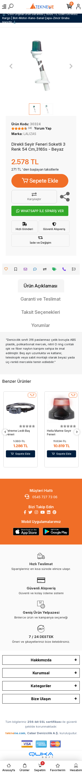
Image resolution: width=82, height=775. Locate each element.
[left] (5, 432)
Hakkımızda (41, 660)
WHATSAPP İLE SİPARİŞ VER (42, 211)
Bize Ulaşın (41, 699)
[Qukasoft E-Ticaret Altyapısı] (41, 755)
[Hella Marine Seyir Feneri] (61, 408)
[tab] (41, 285)
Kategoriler (41, 686)
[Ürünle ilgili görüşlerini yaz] (36, 269)
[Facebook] (25, 512)
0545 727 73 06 (44, 497)
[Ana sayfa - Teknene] (41, 6)
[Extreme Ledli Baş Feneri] (20, 408)
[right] (77, 432)
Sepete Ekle (43, 180)
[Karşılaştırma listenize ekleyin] (46, 269)
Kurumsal (41, 673)
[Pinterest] (54, 512)
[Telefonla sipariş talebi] (65, 269)
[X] (30, 512)
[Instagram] (36, 512)
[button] (11, 66)
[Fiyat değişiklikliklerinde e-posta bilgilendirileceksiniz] (55, 269)
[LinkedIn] (48, 512)
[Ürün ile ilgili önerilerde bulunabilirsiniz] (75, 269)
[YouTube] (42, 512)
